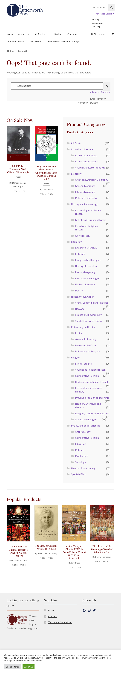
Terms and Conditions (60, 622)
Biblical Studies (83, 363)
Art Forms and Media (86, 155)
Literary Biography (85, 192)
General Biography (85, 185)
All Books (40, 34)
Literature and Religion (87, 278)
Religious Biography (86, 198)
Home (10, 34)
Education (80, 443)
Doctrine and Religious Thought (92, 381)
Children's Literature (86, 247)
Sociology (80, 462)
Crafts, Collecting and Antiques (91, 302)
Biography (76, 173)
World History (82, 235)
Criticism (80, 254)
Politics (79, 450)
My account (36, 41)
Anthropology (82, 431)
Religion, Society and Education (92, 413)
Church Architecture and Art (90, 167)
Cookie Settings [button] (12, 666)
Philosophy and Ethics (83, 327)
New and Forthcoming (83, 468)
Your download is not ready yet (64, 41)
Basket (58, 34)
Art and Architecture (82, 149)
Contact (52, 616)
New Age (79, 308)
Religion (75, 357)
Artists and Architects (87, 161)
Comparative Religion (87, 375)
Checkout (72, 34)
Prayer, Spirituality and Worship (92, 397)
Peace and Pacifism (85, 345)
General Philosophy (85, 339)
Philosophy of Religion (87, 351)
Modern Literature (85, 284)
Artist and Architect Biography (91, 179)
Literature (76, 241)
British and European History (90, 219)
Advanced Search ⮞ (105, 13)
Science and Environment (88, 314)
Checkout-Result (16, 41)
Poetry (79, 290)
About (21, 34)
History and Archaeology (84, 204)
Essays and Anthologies (88, 260)
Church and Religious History (90, 369)
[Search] (111, 7)
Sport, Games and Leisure (88, 320)
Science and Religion (86, 419)
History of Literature (86, 266)
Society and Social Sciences (85, 425)
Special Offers (78, 474)
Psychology (81, 456)
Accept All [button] (28, 666)
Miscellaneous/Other (82, 296)
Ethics (78, 333)
